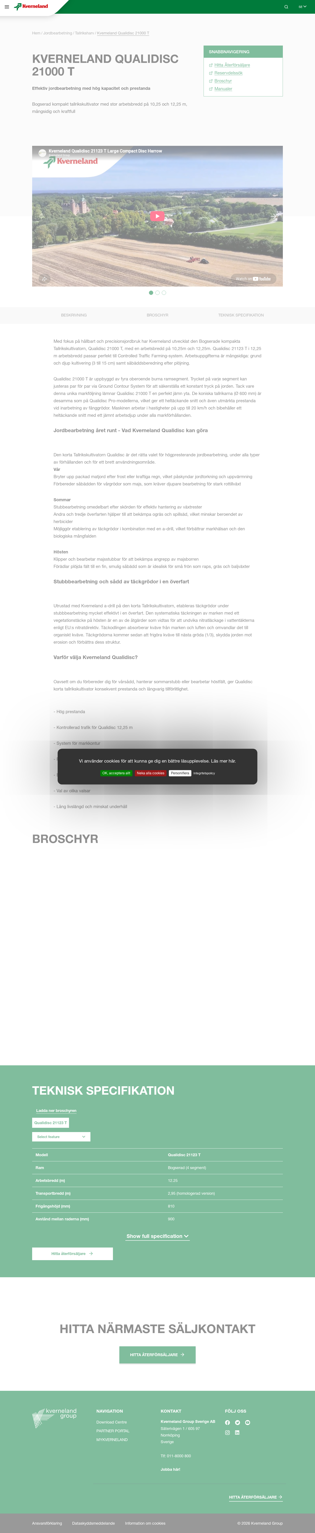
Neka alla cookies (150, 773)
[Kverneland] (31, 7)
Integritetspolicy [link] (204, 773)
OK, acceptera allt (116, 773)
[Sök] (283, 23)
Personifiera (180, 773)
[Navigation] (7, 7)
